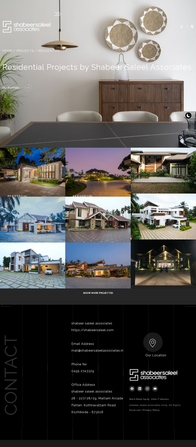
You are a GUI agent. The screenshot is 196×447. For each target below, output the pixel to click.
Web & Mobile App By (149, 399)
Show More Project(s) (98, 293)
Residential (18, 196)
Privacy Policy (151, 410)
